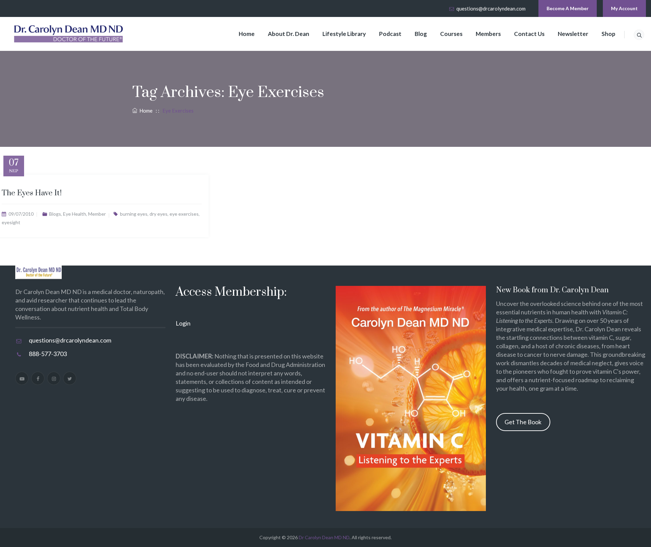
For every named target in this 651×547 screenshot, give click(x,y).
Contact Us (529, 33)
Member (97, 214)
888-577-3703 (48, 353)
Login (183, 323)
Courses (451, 33)
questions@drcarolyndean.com (491, 8)
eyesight (11, 222)
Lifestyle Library (344, 33)
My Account (624, 8)
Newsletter (573, 33)
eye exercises (184, 214)
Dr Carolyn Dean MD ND (324, 537)
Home (247, 33)
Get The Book (523, 422)
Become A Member (568, 8)
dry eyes (158, 214)
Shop (608, 33)
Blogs (55, 214)
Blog (421, 33)
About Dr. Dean (288, 33)
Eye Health (74, 214)
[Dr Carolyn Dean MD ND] (68, 34)
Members (488, 33)
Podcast (390, 33)
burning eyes (133, 214)
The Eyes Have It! (32, 193)
